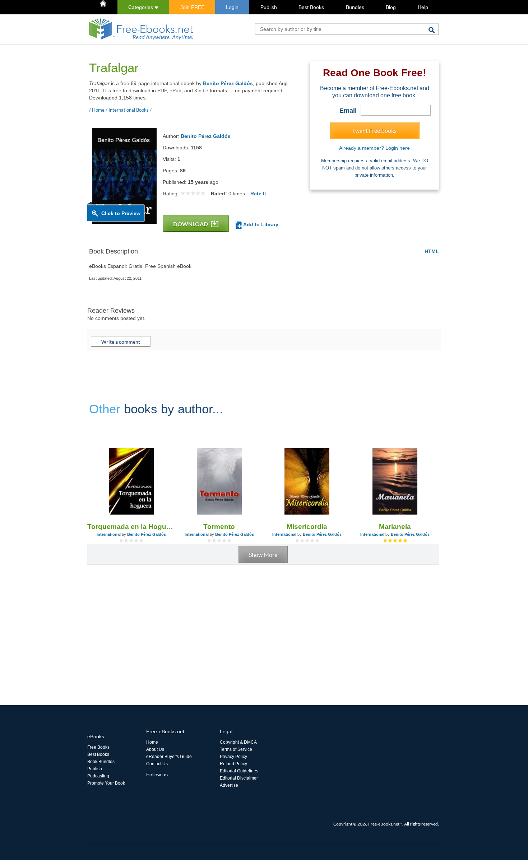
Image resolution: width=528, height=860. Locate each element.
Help (423, 7)
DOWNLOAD (191, 223)
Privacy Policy (233, 756)
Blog (391, 7)
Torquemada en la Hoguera (131, 526)
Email (348, 110)
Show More (263, 554)
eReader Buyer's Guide (169, 756)
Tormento (219, 526)
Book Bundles (101, 761)
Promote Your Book (106, 783)
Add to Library (260, 224)
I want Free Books (374, 130)
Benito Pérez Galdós (228, 83)
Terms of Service (236, 749)
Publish (268, 7)
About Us (155, 749)
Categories (141, 7)
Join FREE (192, 7)
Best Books (311, 7)
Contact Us (157, 763)
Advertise (229, 785)
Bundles (355, 7)
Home (152, 742)
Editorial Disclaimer (239, 778)
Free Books (98, 747)
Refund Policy (233, 763)
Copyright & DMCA (238, 742)
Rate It (258, 193)
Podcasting (98, 775)
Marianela (395, 526)
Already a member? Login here (374, 148)
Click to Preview (120, 213)
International (109, 534)
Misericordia (307, 526)
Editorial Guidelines (239, 770)
